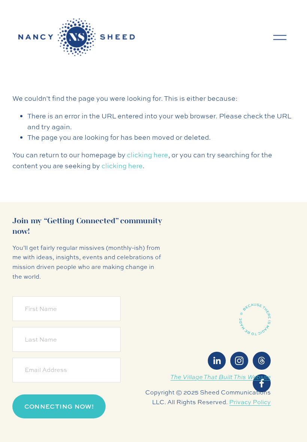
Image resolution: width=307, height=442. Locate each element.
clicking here (147, 154)
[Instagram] (239, 361)
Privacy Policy (250, 402)
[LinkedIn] (217, 361)
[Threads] (262, 361)
